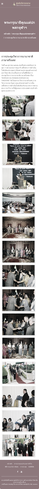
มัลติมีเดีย (31, 467)
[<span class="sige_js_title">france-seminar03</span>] (18, 179)
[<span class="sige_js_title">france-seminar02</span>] (18, 155)
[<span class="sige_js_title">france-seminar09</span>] (18, 349)
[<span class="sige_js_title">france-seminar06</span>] (18, 252)
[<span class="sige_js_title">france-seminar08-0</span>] (18, 300)
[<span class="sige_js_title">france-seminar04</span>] (18, 203)
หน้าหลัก (9, 463)
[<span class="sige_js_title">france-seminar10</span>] (18, 373)
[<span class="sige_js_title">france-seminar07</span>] (18, 276)
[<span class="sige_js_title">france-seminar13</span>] (18, 446)
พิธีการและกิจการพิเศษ (11, 467)
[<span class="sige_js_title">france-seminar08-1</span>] (18, 325)
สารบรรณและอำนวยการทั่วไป (23, 463)
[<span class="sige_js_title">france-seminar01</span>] (18, 130)
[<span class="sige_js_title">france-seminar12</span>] (18, 421)
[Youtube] (21, 471)
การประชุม (23, 467)
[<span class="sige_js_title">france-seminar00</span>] (18, 106)
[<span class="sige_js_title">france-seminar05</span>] (18, 228)
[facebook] (17, 471)
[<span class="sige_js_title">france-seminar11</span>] (18, 397)
